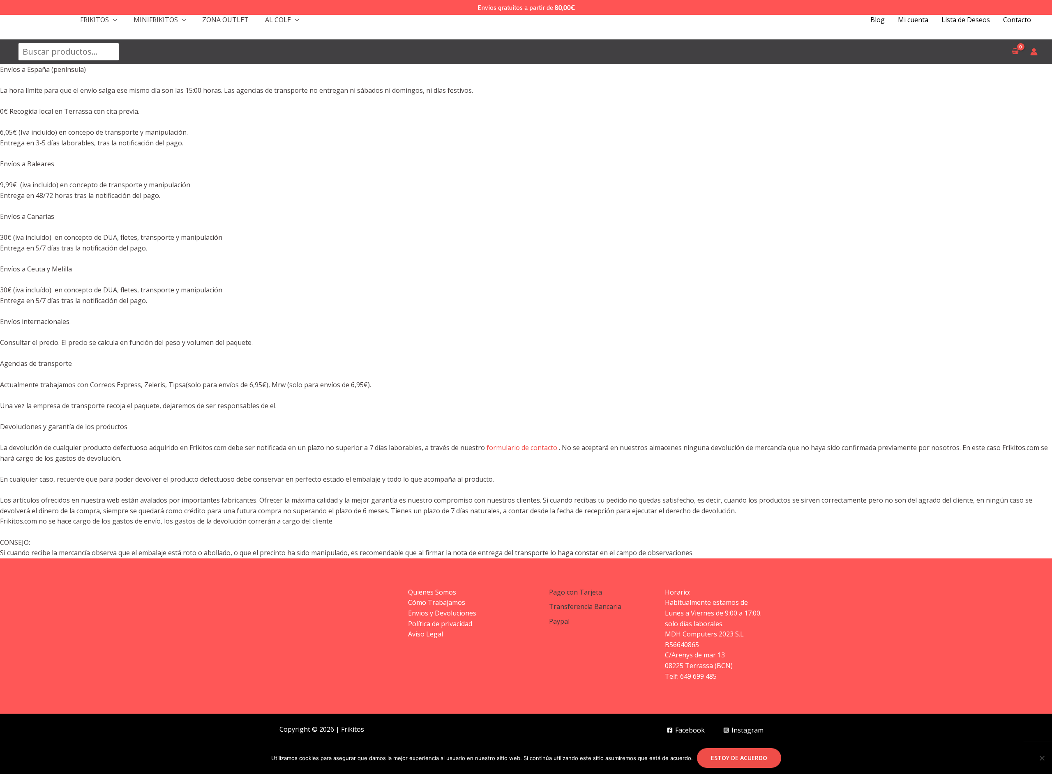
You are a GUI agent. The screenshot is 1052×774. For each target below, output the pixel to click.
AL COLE (278, 19)
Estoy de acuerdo (739, 758)
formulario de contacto (522, 447)
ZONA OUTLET (225, 19)
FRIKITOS (94, 19)
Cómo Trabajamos (436, 602)
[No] (1042, 758)
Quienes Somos (432, 592)
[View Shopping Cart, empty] (1015, 51)
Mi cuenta (913, 19)
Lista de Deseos (965, 19)
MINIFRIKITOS (156, 19)
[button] (113, 19)
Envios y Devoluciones (442, 613)
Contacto (1017, 19)
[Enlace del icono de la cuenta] (1034, 51)
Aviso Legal (425, 633)
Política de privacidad (440, 623)
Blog (877, 19)
